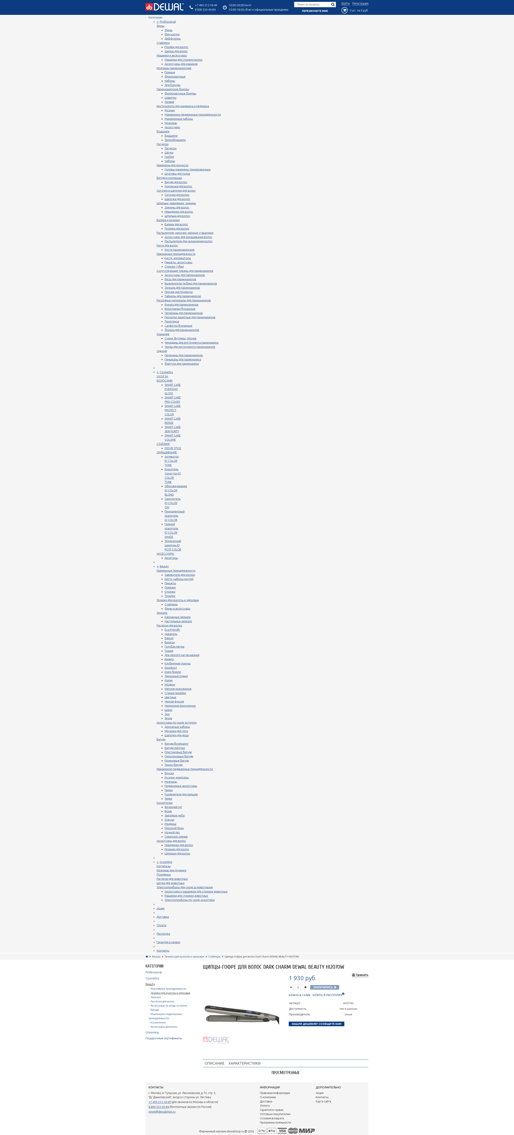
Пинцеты (170, 583)
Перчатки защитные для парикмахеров (190, 317)
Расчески (162, 144)
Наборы (170, 80)
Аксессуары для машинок (181, 64)
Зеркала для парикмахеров (182, 287)
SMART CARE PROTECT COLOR (173, 410)
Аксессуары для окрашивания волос (188, 237)
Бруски (169, 773)
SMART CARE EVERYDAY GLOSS (173, 389)
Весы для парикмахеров (180, 279)
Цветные (170, 697)
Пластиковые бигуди (178, 752)
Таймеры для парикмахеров (183, 296)
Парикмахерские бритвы (173, 89)
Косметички (164, 802)
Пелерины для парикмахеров (184, 313)
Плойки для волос (176, 47)
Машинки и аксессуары (172, 55)
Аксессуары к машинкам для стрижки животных (196, 891)
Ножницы (171, 123)
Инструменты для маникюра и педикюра (183, 106)
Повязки (170, 587)
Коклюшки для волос (178, 186)
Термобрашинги (175, 140)
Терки (168, 798)
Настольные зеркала (178, 621)
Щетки (169, 152)
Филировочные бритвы (180, 93)
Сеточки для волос (177, 194)
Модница (170, 824)
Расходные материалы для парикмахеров (184, 300)
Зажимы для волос (177, 207)
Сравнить (362, 975)
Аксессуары (172, 127)
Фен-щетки (172, 34)
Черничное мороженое (180, 705)
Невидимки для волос (179, 211)
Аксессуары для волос (171, 840)
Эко (167, 714)
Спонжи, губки (174, 266)
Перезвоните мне (315, 10)
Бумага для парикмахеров (181, 304)
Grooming (166, 862)
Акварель (171, 634)
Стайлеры (163, 42)
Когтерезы (164, 866)
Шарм (168, 710)
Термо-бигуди (174, 764)
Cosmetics (166, 372)
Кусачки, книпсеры (177, 777)
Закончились (323, 987)
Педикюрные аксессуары (181, 786)
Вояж (168, 811)
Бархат (169, 638)
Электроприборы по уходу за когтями (190, 900)
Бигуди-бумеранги (176, 743)
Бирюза (170, 642)
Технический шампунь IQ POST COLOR (173, 545)
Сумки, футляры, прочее (181, 338)
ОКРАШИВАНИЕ (167, 452)
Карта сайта (323, 1101)
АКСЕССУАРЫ (165, 553)
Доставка (163, 916)
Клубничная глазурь (178, 663)
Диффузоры (173, 38)
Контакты (163, 950)
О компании (268, 1097)
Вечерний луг (173, 807)
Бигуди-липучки (175, 748)
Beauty (164, 566)
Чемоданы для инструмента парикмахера (191, 342)
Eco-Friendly (172, 629)
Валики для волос (176, 224)
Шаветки (170, 97)
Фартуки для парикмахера (182, 363)
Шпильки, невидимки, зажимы (176, 203)
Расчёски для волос (169, 625)
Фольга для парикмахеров (182, 330)
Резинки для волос (177, 228)
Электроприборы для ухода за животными (185, 887)
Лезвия (169, 102)
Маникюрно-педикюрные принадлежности (193, 114)
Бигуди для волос (176, 182)
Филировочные (175, 76)
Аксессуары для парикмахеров (185, 275)
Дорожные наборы (177, 726)
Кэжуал (169, 819)
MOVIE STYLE (173, 448)
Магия (168, 680)
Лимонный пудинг (176, 676)
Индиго (169, 659)
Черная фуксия (174, 701)
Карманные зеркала (178, 617)
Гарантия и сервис (168, 942)
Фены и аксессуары (177, 608)
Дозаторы (171, 558)
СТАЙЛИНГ (163, 444)
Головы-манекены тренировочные (188, 169)
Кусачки (170, 110)
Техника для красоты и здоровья (178, 600)
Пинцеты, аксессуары (178, 262)
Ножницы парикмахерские (174, 68)
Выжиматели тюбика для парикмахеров (191, 283)
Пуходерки (164, 874)
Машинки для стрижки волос (184, 59)
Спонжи (170, 591)
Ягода (168, 718)
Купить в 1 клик (300, 995)
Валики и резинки (168, 220)
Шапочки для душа (177, 735)
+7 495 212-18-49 (206, 5)
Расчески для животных (172, 878)
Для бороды (173, 85)
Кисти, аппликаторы (178, 258)
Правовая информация (275, 1093)
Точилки (170, 596)
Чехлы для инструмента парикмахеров (190, 346)
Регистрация (360, 3)
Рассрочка (163, 933)
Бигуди (161, 739)
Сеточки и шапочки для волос (176, 190)
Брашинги (163, 131)
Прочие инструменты (179, 292)
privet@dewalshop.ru (162, 1111)
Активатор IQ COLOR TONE (172, 461)
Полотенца (172, 321)
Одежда (162, 351)
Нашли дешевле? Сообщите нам (316, 1023)
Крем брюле (173, 672)
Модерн (170, 684)
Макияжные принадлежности (176, 254)
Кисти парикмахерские (180, 249)
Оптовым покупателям (275, 1114)
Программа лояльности (275, 1122)
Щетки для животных (171, 883)
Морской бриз (174, 828)
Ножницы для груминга (171, 870)
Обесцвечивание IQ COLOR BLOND (176, 490)
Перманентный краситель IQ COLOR (175, 516)
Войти (346, 3)
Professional (168, 21)
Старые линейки (175, 693)
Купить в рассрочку (327, 995)
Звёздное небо (175, 815)
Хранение (163, 334)
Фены (160, 26)
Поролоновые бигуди (179, 756)
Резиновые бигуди (177, 760)
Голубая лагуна (174, 646)
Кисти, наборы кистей (179, 579)
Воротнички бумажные (180, 308)
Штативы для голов (177, 173)
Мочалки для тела (176, 731)
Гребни (169, 156)
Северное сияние (176, 836)
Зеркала (162, 612)
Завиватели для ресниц (180, 574)
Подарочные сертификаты (164, 1038)
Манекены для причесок (172, 165)
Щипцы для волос (176, 51)
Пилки (169, 790)
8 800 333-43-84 (205, 9)
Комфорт (171, 667)
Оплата (161, 925)
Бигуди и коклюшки (169, 178)
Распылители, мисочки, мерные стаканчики (185, 232)
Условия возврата (272, 1118)
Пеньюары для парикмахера (183, 359)
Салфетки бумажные (178, 325)
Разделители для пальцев (181, 794)
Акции (160, 908)
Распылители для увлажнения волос (189, 241)
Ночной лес (172, 832)
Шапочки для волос (177, 199)
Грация (169, 650)
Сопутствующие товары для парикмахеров (185, 270)
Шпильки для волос (177, 216)
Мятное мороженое (178, 688)
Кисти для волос (167, 245)
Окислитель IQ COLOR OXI (173, 503)
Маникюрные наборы (179, 118)
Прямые (170, 72)
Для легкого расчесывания (182, 655)
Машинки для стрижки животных (186, 895)
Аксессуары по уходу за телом (177, 722)
